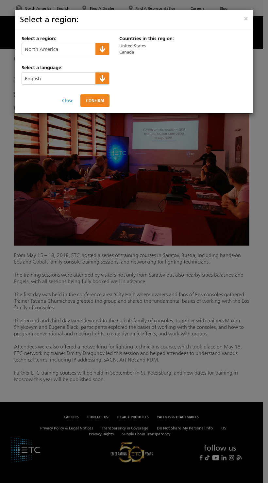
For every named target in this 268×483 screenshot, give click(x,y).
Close (68, 101)
